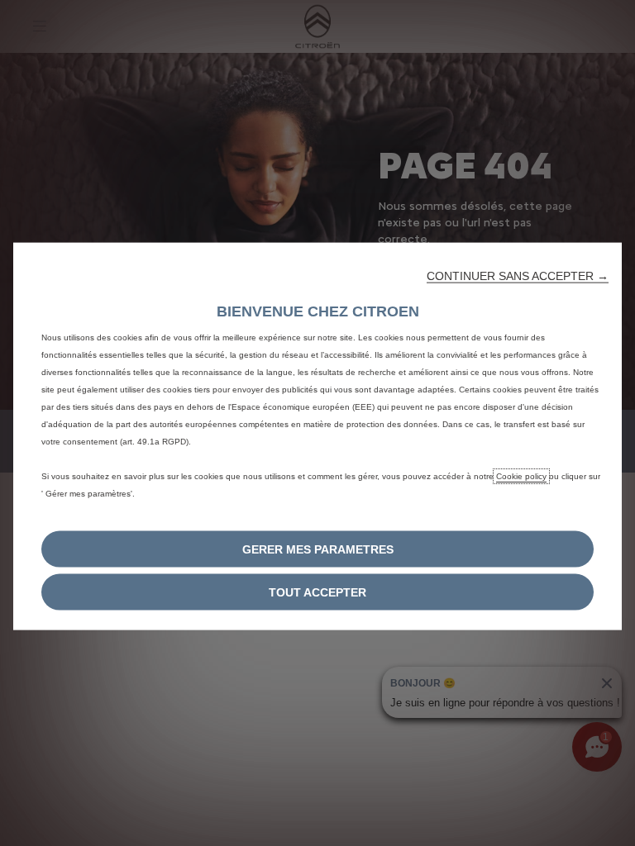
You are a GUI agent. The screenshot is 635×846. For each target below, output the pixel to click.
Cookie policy (521, 476)
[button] (518, 276)
